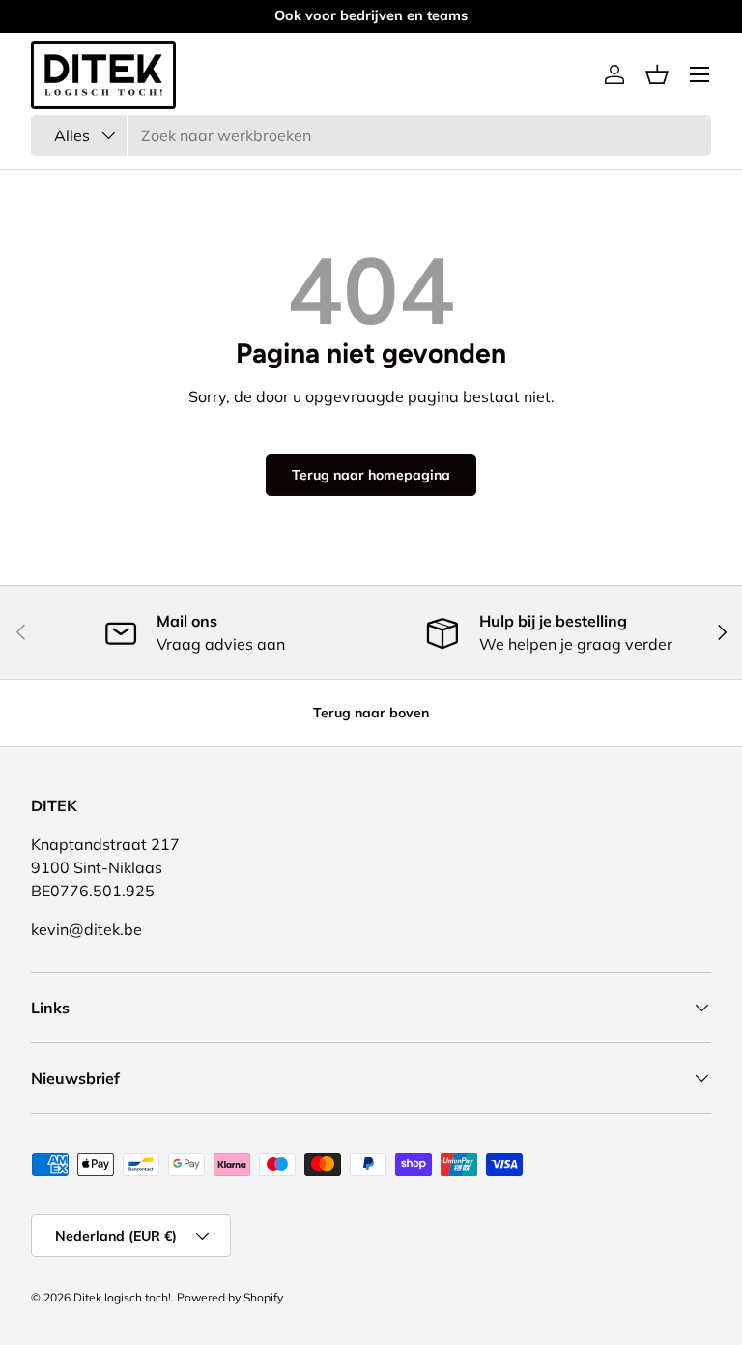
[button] (657, 74)
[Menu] (699, 74)
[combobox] (371, 135)
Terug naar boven (371, 712)
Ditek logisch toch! (122, 1297)
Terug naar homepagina (371, 474)
